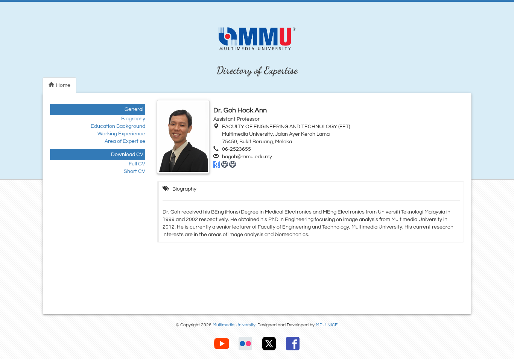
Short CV (134, 171)
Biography (133, 118)
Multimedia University (234, 325)
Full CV (137, 164)
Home (62, 85)
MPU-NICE (327, 325)
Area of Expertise (125, 141)
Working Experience (121, 133)
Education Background (118, 126)
